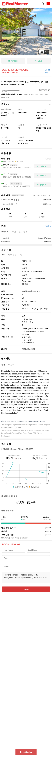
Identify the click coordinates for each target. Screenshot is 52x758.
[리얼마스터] (15, 3)
